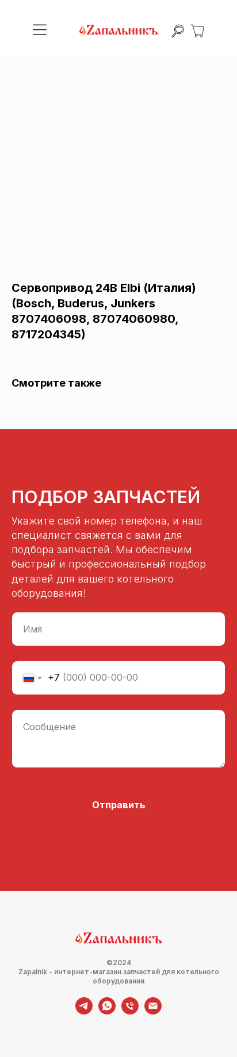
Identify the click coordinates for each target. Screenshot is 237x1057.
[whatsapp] (107, 1011)
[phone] (130, 1011)
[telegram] (84, 1011)
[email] (153, 1011)
